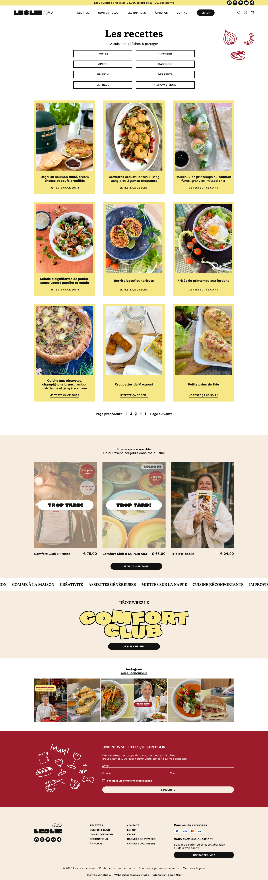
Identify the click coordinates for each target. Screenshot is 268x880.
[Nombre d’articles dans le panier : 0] (251, 12)
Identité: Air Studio (99, 874)
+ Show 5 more (165, 84)
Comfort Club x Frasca (52, 554)
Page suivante (161, 414)
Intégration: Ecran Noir (167, 874)
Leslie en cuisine (84, 868)
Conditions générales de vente (159, 868)
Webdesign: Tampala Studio (131, 874)
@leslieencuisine (134, 673)
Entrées (102, 84)
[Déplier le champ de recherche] (239, 12)
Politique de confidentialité (117, 868)
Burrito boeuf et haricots (134, 280)
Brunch (103, 74)
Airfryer (165, 53)
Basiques (165, 64)
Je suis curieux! (134, 646)
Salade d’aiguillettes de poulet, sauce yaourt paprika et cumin (64, 280)
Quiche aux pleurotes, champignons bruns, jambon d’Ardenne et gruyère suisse (64, 384)
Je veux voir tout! (136, 566)
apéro (103, 64)
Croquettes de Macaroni (134, 384)
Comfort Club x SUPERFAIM (124, 554)
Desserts (165, 74)
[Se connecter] (246, 12)
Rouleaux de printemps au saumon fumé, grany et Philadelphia (203, 179)
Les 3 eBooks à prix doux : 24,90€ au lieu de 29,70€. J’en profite (134, 2)
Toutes (102, 53)
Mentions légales (194, 868)
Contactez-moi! (204, 855)
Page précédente (109, 414)
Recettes (82, 12)
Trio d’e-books (183, 554)
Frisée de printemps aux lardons (203, 280)
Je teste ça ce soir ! (64, 187)
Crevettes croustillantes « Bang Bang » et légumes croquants (134, 179)
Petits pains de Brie (203, 384)
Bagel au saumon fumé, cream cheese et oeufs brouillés (65, 179)
